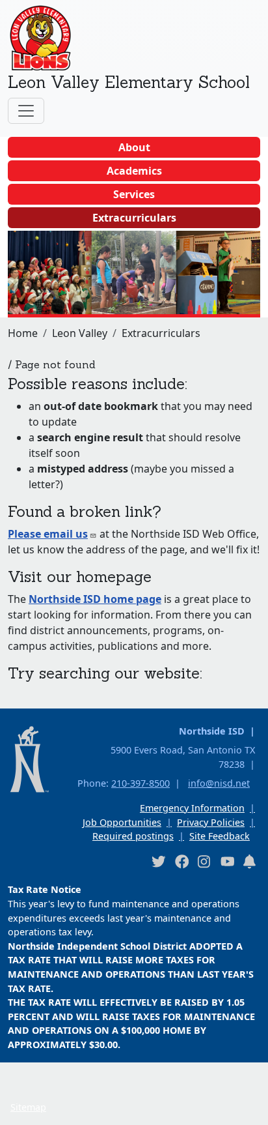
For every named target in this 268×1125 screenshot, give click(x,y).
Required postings (133, 836)
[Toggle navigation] (26, 111)
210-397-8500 (140, 783)
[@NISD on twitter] (158, 861)
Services (134, 194)
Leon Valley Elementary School (129, 82)
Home (23, 333)
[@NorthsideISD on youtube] (227, 861)
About (134, 147)
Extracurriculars (134, 218)
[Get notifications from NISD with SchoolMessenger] (249, 861)
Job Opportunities (122, 822)
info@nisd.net (219, 783)
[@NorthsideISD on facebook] (181, 861)
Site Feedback (219, 836)
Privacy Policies (211, 822)
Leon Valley (79, 333)
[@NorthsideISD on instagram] (204, 861)
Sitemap (28, 1107)
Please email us (48, 534)
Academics (134, 171)
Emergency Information (192, 808)
